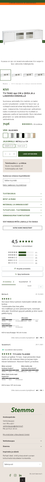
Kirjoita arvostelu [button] (23, 269)
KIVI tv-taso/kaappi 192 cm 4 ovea (14, 332)
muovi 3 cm (21, 146)
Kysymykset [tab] (23, 282)
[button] (37, 338)
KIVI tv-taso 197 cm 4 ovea (11, 385)
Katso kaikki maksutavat (22, 228)
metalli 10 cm (9, 146)
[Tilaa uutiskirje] (40, 464)
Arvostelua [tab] (7, 282)
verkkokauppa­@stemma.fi (13, 426)
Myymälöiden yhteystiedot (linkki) (16, 435)
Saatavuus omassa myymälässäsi (16, 176)
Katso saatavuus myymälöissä (14, 185)
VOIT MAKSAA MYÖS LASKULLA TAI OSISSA (20, 222)
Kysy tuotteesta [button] (24, 274)
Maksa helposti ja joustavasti (22, 2)
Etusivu (5, 83)
